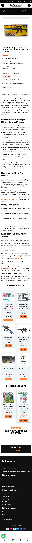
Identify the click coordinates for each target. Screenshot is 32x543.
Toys (3, 511)
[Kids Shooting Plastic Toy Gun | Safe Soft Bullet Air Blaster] (8, 397)
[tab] (5, 94)
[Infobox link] (16, 465)
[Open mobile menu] (2, 5)
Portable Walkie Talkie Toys (9, 199)
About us (4, 478)
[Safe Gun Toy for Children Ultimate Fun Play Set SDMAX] (23, 297)
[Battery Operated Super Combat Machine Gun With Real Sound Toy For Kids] (8, 359)
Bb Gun (4, 514)
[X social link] (11, 87)
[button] (8, 320)
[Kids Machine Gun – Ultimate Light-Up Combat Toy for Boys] (23, 359)
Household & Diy (6, 517)
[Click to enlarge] (6, 41)
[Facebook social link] (8, 87)
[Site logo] (16, 5)
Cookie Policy (5, 496)
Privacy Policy (5, 499)
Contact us (4, 484)
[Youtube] (19, 450)
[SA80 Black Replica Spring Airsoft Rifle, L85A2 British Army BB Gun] (8, 330)
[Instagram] (16, 450)
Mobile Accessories (7, 519)
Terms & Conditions (7, 501)
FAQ (3, 481)
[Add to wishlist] (12, 293)
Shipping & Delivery (6, 504)
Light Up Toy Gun (14, 258)
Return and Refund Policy (8, 486)
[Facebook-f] (13, 450)
